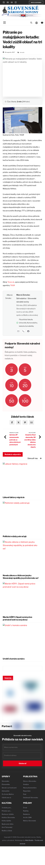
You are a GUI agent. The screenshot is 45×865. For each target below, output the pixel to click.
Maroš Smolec (23, 295)
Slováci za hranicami (9, 788)
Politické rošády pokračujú (14, 536)
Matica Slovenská (36, 2)
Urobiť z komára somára (13, 659)
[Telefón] (23, 331)
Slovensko (5, 781)
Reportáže (26, 791)
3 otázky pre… (7, 808)
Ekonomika (6, 784)
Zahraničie (5, 791)
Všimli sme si (6, 797)
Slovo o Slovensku (29, 781)
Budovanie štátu (7, 824)
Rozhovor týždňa (8, 814)
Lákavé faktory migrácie (13, 497)
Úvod (25, 808)
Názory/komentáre (29, 788)
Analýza (26, 784)
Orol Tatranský (7, 827)
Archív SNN (27, 817)
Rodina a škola (7, 831)
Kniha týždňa (6, 821)
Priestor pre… (7, 811)
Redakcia (26, 814)
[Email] (18, 331)
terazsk (22, 52)
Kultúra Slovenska (8, 817)
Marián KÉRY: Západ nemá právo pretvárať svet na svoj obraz (17, 618)
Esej (24, 794)
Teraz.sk (11, 282)
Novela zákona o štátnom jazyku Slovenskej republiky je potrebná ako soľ (20, 576)
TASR (12, 285)
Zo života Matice (8, 794)
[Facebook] (28, 331)
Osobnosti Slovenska (30, 797)
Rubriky (25, 811)
